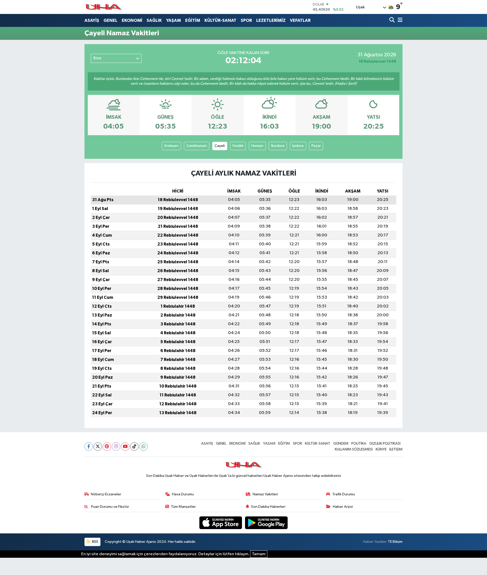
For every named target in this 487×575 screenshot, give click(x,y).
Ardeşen (171, 146)
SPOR (246, 20)
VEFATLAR (300, 20)
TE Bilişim (395, 542)
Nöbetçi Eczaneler (106, 494)
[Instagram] (116, 446)
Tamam (259, 554)
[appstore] (221, 522)
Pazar (316, 146)
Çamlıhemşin (196, 146)
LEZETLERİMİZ (271, 20)
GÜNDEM (341, 443)
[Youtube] (125, 446)
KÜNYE (381, 449)
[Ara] (392, 20)
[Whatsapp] (143, 446)
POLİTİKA (358, 443)
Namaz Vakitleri (265, 494)
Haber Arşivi (343, 507)
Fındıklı (238, 146)
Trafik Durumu (343, 494)
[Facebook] (88, 446)
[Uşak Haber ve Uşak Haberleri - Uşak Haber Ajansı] (103, 7)
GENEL (110, 20)
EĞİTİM (192, 20)
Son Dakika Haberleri (268, 507)
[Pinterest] (107, 446)
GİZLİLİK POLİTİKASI (385, 443)
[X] (98, 446)
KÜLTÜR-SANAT (220, 20)
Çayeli (220, 146)
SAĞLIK (154, 20)
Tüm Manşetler (183, 507)
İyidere (298, 146)
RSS (94, 542)
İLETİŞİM (396, 449)
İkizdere (278, 146)
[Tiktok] (134, 446)
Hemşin (257, 146)
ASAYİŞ (91, 20)
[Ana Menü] (399, 20)
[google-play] (266, 522)
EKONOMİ (132, 20)
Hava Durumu (183, 494)
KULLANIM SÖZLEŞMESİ (354, 449)
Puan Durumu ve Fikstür (109, 507)
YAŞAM (173, 20)
